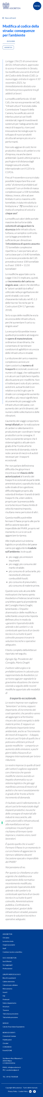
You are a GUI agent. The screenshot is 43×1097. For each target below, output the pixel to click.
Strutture (6, 1007)
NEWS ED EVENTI (9, 1032)
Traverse (6, 1010)
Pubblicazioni (7, 1040)
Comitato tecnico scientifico (12, 952)
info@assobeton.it (14, 1067)
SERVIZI (6, 1023)
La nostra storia (8, 941)
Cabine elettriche (9, 981)
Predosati (6, 999)
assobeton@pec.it (12, 1070)
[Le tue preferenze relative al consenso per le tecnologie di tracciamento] (2, 823)
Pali (4, 996)
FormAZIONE (7, 1050)
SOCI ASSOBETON (9, 958)
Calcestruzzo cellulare (10, 985)
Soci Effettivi (7, 961)
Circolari (5, 1043)
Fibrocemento (7, 989)
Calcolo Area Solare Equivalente (13, 1027)
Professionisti (7, 968)
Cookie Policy (23, 1091)
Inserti (5, 992)
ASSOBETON (7, 934)
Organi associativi (9, 945)
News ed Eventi (10, 18)
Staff (4, 948)
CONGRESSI (7, 1047)
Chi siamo (6, 938)
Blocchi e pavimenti (9, 978)
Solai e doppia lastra (9, 1003)
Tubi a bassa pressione (10, 1014)
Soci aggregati (7, 965)
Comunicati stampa (9, 1036)
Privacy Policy (12, 1091)
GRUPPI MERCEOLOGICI (12, 974)
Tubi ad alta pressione (10, 1017)
